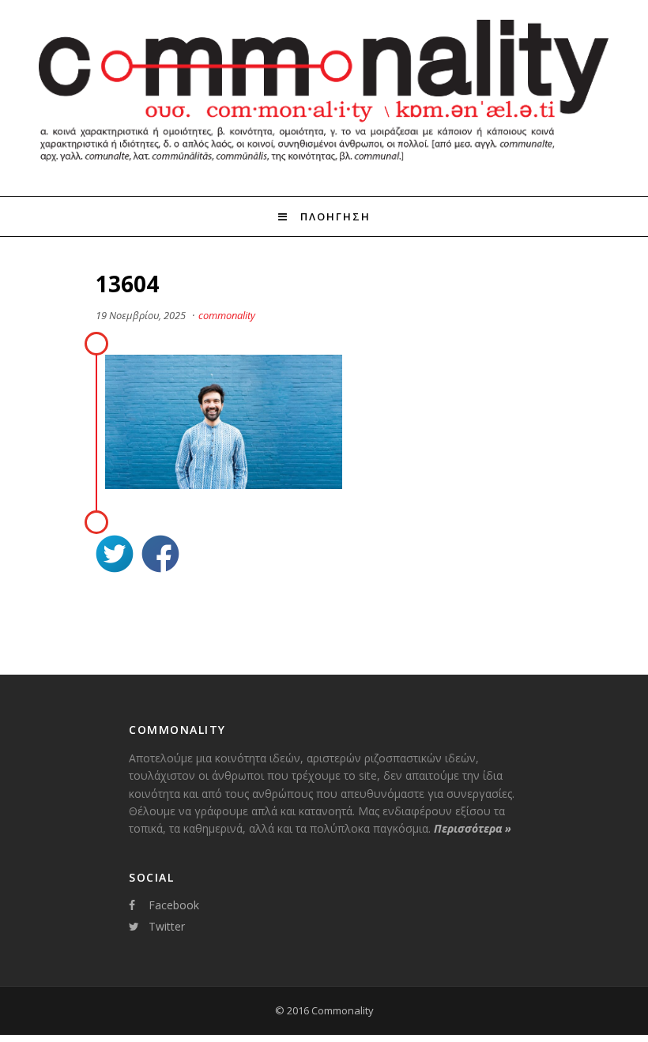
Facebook (174, 904)
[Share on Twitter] (115, 556)
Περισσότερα (472, 828)
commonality (226, 315)
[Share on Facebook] (160, 556)
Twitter (167, 926)
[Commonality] (324, 167)
